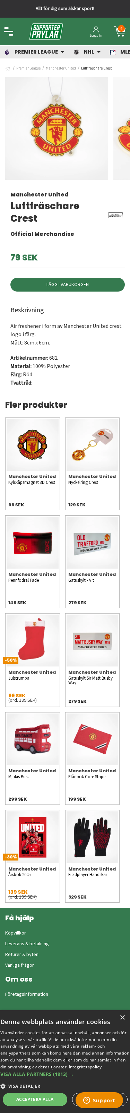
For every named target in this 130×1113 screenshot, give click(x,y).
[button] (65, 1074)
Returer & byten (21, 954)
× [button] (122, 1017)
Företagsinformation (26, 994)
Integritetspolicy (85, 1067)
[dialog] (65, 1061)
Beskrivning (27, 310)
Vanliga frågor (19, 965)
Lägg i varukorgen (67, 284)
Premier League (28, 68)
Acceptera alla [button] (35, 1099)
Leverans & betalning (27, 943)
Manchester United (61, 68)
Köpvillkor (15, 933)
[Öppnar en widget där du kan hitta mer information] (99, 1101)
